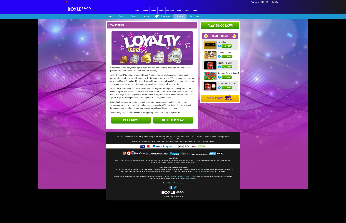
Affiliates (179, 139)
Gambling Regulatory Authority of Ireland (176, 176)
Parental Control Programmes (173, 183)
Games (134, 16)
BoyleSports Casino (148, 141)
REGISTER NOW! (173, 120)
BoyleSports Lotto (194, 141)
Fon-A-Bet (189, 137)
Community (194, 16)
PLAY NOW (226, 46)
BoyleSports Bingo (180, 141)
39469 (192, 162)
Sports (137, 10)
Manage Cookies (223, 137)
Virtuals (153, 10)
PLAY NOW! (131, 120)
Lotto (187, 10)
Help (276, 2)
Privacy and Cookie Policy (175, 137)
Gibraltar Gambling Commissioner (203, 171)
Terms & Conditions (210, 137)
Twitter (175, 187)
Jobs (136, 137)
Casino (161, 10)
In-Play (145, 10)
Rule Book (198, 137)
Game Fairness (169, 139)
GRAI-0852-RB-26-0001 (188, 178)
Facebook (170, 187)
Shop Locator (128, 137)
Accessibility (149, 137)
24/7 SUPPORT (215, 98)
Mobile (146, 16)
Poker (195, 10)
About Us (120, 137)
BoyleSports (136, 141)
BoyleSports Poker (208, 141)
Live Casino (170, 10)
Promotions (165, 16)
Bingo (179, 10)
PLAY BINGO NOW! (220, 26)
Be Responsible (160, 137)
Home (109, 16)
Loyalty (180, 16)
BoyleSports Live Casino (165, 141)
